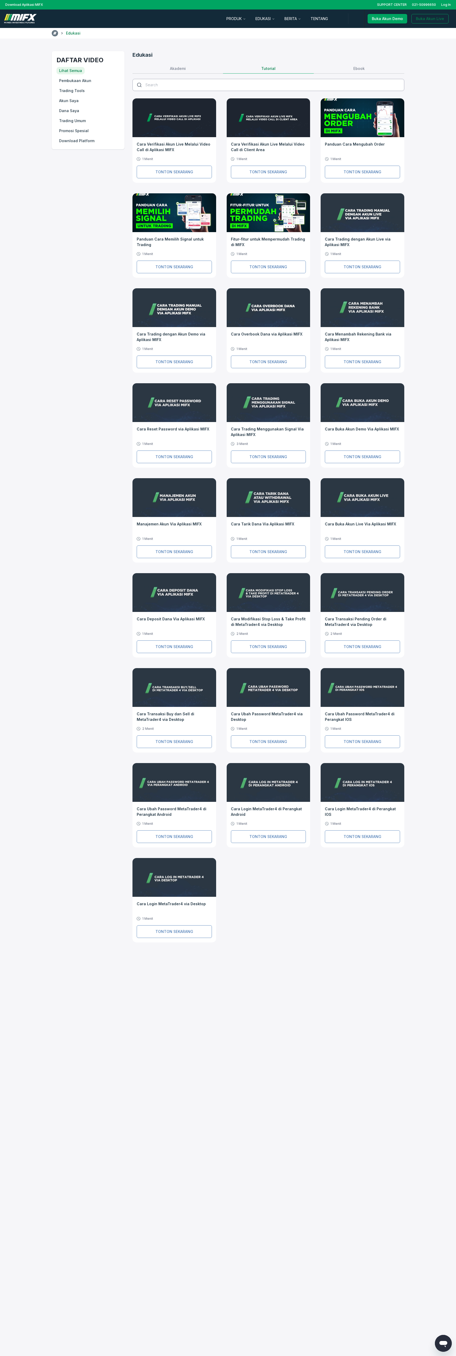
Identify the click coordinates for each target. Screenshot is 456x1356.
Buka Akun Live (430, 18)
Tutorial (268, 68)
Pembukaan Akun (75, 80)
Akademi (178, 68)
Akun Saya (69, 100)
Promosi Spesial (74, 130)
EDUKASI (263, 18)
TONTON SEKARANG (174, 172)
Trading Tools (72, 90)
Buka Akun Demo (387, 18)
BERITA (290, 18)
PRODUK (234, 18)
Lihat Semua (70, 70)
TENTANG (319, 18)
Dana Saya (69, 110)
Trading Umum (72, 120)
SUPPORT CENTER (392, 5)
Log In (446, 5)
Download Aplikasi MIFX (24, 5)
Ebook (359, 68)
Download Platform (76, 140)
